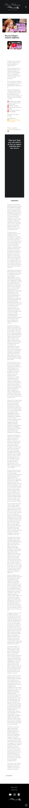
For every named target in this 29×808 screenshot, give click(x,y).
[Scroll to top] (26, 805)
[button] (26, 7)
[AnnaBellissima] (12, 7)
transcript (10, 129)
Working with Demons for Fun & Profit (13, 120)
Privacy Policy (14, 787)
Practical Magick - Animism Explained (12, 37)
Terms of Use (14, 789)
